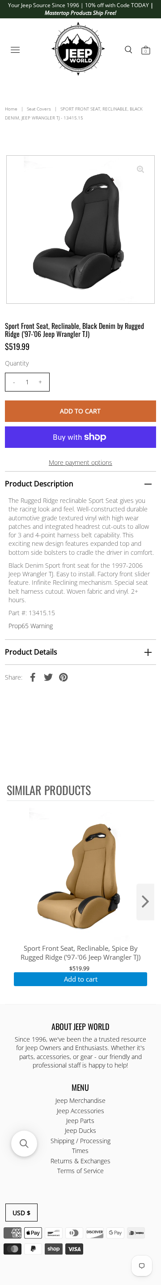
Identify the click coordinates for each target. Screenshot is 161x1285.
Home (11, 109)
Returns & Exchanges (80, 1161)
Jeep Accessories (80, 1110)
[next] (145, 902)
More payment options (80, 462)
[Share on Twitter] (48, 677)
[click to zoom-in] (140, 169)
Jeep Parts (80, 1120)
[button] (24, 1144)
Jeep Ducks (80, 1130)
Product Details (31, 652)
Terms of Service (80, 1170)
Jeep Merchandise (80, 1100)
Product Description (39, 484)
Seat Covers (39, 109)
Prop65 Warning (30, 625)
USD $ (21, 1212)
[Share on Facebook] (33, 677)
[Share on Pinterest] (63, 677)
